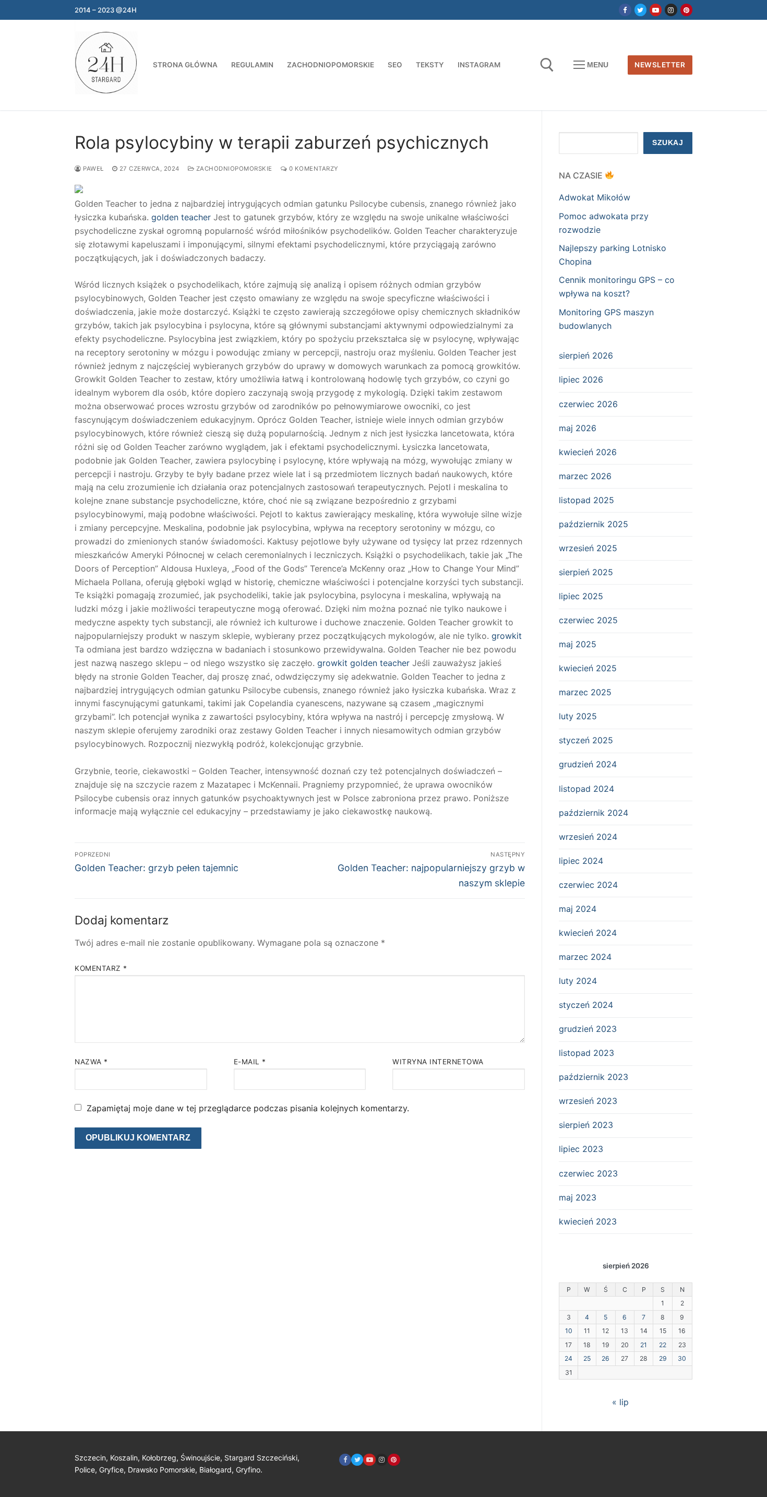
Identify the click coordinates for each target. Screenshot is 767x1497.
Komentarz (101, 968)
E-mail (250, 1062)
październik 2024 (593, 812)
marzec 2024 (585, 957)
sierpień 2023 (586, 1125)
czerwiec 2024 (588, 885)
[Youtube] (656, 10)
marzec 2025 (585, 692)
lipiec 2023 (581, 1149)
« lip (620, 1402)
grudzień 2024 (588, 764)
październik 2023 (593, 1077)
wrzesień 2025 (588, 548)
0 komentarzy (313, 168)
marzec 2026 (585, 476)
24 (568, 1358)
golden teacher (181, 217)
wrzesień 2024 (588, 836)
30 (682, 1358)
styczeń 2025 (586, 740)
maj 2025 (577, 644)
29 (663, 1358)
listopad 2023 (586, 1053)
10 (568, 1331)
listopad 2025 (586, 500)
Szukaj (667, 143)
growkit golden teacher (363, 663)
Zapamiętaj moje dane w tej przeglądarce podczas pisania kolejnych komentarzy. (248, 1108)
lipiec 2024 (581, 861)
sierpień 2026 (586, 355)
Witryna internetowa (438, 1062)
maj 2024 (577, 909)
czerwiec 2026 (588, 404)
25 (587, 1358)
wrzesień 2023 (588, 1101)
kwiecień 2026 (588, 452)
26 (605, 1358)
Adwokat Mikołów (594, 197)
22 (662, 1345)
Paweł (92, 168)
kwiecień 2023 (588, 1221)
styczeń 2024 (586, 1005)
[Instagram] (671, 10)
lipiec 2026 (581, 379)
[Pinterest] (686, 10)
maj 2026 (577, 428)
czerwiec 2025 (588, 620)
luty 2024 (578, 981)
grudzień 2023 (588, 1029)
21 (643, 1345)
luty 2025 (578, 716)
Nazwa (91, 1062)
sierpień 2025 (586, 572)
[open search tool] (547, 65)
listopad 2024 (586, 788)
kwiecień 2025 (588, 668)
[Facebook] (625, 10)
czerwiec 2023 (588, 1173)
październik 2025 (593, 524)
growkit (507, 636)
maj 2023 (577, 1197)
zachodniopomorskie (233, 168)
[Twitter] (640, 10)
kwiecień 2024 (588, 933)
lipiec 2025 (581, 596)
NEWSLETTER (659, 65)
